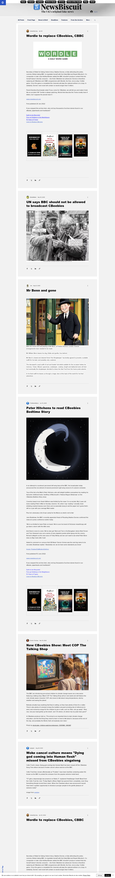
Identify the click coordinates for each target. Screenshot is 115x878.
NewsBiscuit (61, 6)
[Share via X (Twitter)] (31, 180)
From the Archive (77, 20)
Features (64, 20)
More (88, 20)
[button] (95, 20)
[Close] (113, 875)
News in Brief (43, 20)
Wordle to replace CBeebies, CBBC (55, 36)
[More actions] (88, 31)
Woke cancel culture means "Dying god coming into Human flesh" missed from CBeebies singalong (55, 756)
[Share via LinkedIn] (35, 180)
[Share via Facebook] (27, 180)
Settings (100, 875)
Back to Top (2, 870)
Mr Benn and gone (41, 290)
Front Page (31, 20)
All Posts (21, 20)
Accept (108, 875)
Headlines (54, 20)
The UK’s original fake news (57, 11)
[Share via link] (39, 180)
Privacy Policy (86, 875)
